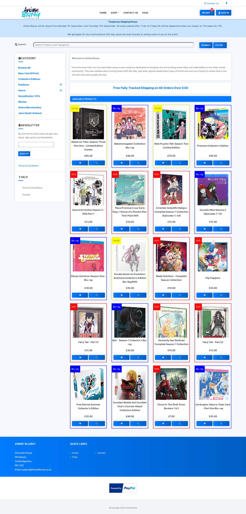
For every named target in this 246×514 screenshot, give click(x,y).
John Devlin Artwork (30, 113)
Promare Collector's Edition (213, 145)
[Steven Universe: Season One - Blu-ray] (88, 261)
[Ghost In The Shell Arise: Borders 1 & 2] (171, 390)
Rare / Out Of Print (28, 73)
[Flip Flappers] (212, 261)
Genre (21, 90)
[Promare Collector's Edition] (212, 129)
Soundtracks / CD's (29, 96)
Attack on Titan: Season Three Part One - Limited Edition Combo (88, 145)
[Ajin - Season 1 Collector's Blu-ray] (129, 326)
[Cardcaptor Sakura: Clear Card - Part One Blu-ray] (212, 389)
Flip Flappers (213, 277)
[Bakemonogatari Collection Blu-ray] (129, 129)
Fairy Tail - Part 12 (88, 342)
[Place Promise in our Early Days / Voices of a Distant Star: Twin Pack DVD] (129, 194)
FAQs (145, 12)
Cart (208, 12)
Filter (219, 45)
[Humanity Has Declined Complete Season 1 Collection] (171, 329)
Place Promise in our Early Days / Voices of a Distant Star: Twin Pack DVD (130, 211)
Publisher (23, 84)
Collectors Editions (29, 79)
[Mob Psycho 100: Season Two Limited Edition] (171, 128)
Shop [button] (114, 12)
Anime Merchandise (29, 107)
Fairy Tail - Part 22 (213, 342)
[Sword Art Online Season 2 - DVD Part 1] (88, 194)
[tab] (40, 68)
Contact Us (212, 3)
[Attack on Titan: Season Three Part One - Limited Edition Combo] (88, 125)
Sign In (224, 12)
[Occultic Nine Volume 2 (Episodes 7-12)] (212, 193)
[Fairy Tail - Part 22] (212, 326)
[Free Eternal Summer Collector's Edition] (88, 388)
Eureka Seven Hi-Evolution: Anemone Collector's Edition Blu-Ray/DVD (130, 278)
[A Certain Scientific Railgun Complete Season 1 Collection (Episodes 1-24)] (171, 189)
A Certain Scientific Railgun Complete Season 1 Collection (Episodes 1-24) (171, 211)
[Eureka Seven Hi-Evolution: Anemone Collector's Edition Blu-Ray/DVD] (129, 260)
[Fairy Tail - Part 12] (88, 326)
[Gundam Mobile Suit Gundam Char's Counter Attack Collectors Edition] (129, 387)
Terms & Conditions (28, 165)
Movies (22, 101)
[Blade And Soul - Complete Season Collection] (171, 263)
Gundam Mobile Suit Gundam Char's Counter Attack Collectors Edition (130, 406)
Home (103, 12)
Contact (26, 194)
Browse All (24, 67)
